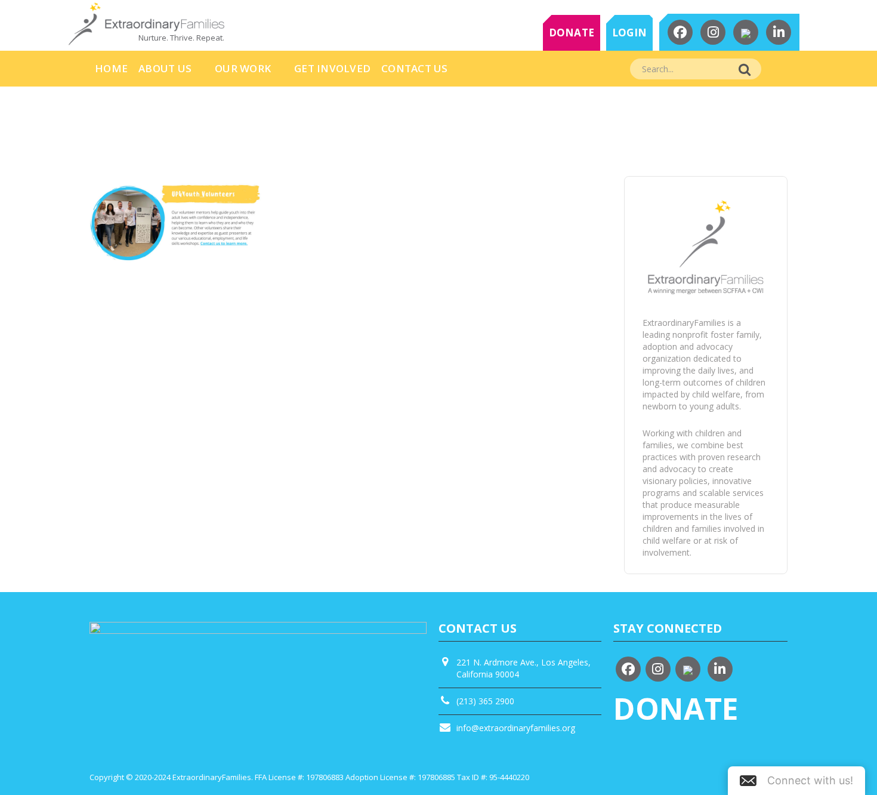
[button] (796, 780)
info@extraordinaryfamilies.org (515, 728)
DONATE (572, 32)
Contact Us (414, 68)
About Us (165, 68)
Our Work (243, 68)
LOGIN (629, 32)
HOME (111, 68)
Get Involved (332, 68)
